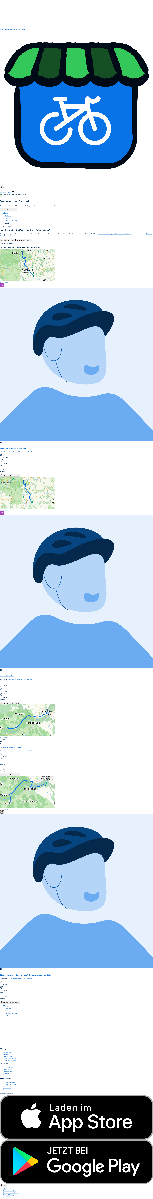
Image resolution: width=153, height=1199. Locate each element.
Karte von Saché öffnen (8, 240)
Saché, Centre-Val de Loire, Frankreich (20, 452)
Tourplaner (6, 1054)
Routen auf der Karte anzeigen (10, 210)
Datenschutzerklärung (9, 1191)
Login (3, 190)
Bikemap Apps (7, 1056)
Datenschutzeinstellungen (11, 1193)
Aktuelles (6, 1073)
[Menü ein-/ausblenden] (13, 192)
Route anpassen (15, 475)
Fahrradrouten (7, 1069)
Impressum (6, 1197)
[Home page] (76, 14)
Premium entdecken (9, 1082)
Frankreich (8, 218)
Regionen (8, 216)
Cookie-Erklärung (8, 1195)
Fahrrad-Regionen (8, 1071)
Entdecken (3, 29)
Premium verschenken (9, 1084)
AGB (4, 1189)
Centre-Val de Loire (11, 220)
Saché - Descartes (7, 676)
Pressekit (6, 1090)
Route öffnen (5, 475)
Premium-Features (19, 29)
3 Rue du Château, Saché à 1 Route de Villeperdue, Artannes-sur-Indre (25, 975)
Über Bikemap (7, 1086)
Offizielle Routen (8, 1067)
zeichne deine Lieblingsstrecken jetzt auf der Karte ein (114, 234)
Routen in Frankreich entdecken (24, 240)
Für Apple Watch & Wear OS (11, 1058)
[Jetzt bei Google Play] (76, 1162)
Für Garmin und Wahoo (10, 1060)
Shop (4, 1075)
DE (3, 187)
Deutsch (4, 1185)
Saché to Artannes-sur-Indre (10, 747)
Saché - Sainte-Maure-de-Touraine (13, 448)
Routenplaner (10, 29)
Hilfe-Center (7, 1088)
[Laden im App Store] (76, 1117)
